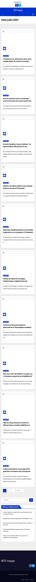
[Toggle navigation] (17, 14)
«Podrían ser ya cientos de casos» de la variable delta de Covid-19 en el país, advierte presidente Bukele (17, 61)
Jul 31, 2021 (7, 64)
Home (23, 579)
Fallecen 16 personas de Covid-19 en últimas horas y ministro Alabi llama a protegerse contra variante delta (16, 425)
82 (18, 491)
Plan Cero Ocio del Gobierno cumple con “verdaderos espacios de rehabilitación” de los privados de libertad (17, 376)
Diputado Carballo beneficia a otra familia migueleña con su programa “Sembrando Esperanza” (18, 232)
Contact (31, 579)
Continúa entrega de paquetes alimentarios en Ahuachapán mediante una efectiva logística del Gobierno (17, 327)
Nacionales (6, 55)
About (27, 579)
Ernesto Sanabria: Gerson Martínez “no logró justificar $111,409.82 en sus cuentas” (17, 146)
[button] (33, 14)
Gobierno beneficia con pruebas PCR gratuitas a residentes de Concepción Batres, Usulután (16, 471)
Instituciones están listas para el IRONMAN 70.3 (17, 518)
